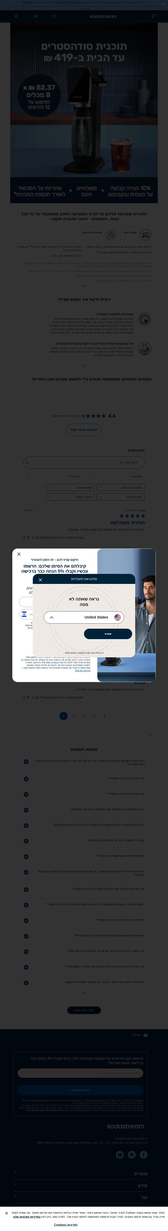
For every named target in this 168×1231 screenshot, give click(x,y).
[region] (84, 1219)
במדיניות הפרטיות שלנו (26, 1216)
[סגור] (6, 1213)
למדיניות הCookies (65, 1224)
